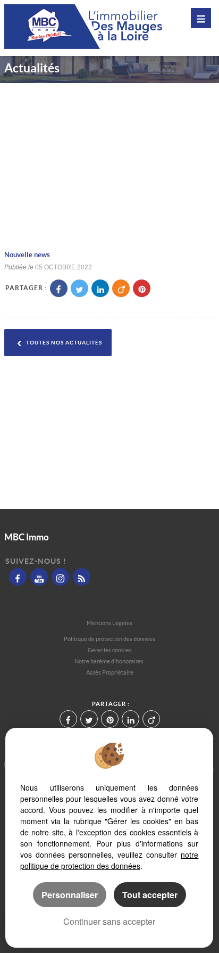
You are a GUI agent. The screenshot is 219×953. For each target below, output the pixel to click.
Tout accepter (150, 895)
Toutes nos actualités (63, 342)
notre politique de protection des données (109, 860)
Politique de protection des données (109, 639)
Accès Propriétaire (109, 672)
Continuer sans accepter (109, 921)
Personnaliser (69, 895)
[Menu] (201, 18)
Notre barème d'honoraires (109, 661)
